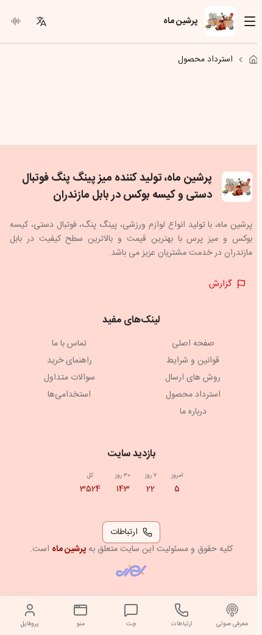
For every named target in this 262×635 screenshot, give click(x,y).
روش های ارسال (193, 378)
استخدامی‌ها (69, 395)
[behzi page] (131, 571)
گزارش (220, 284)
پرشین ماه (69, 549)
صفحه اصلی (193, 344)
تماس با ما (69, 344)
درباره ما (193, 412)
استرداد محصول (193, 395)
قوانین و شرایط (192, 361)
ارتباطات (124, 532)
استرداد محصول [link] (205, 60)
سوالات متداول (69, 378)
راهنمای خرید (69, 361)
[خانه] (253, 59)
